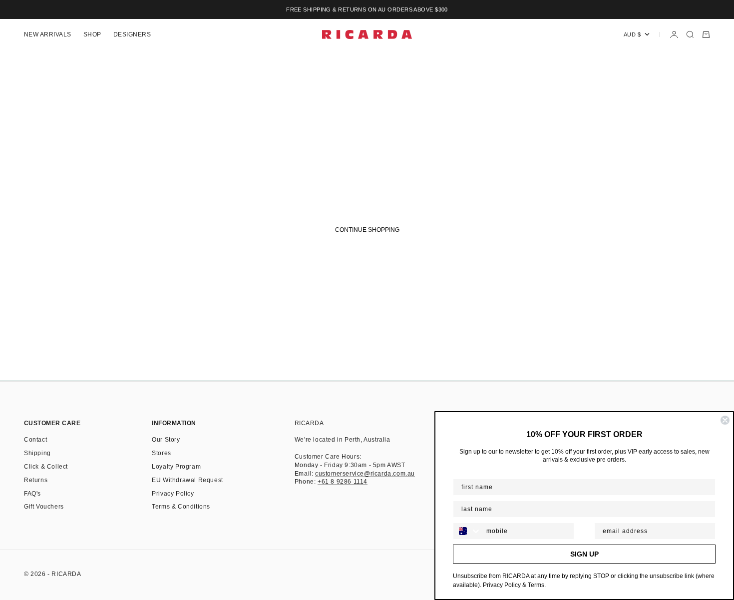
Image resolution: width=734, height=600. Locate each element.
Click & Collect (46, 466)
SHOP (92, 34)
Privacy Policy (173, 493)
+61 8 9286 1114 (342, 481)
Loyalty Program (176, 466)
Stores (161, 453)
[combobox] (467, 531)
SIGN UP (584, 554)
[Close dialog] (725, 420)
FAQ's (32, 493)
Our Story (166, 439)
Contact (35, 439)
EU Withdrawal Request (187, 480)
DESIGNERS (132, 34)
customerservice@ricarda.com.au (365, 473)
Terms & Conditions (181, 506)
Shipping (37, 453)
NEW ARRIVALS (47, 34)
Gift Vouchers (44, 506)
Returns (35, 480)
